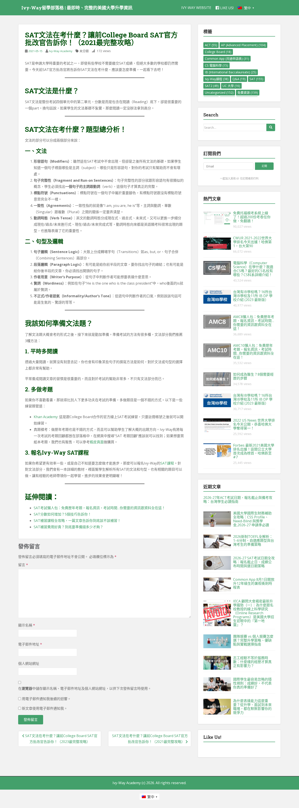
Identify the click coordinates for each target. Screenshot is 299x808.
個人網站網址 (28, 663)
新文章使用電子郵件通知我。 (44, 708)
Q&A (239, 79)
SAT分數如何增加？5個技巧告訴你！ (62, 514)
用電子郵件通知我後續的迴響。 (46, 698)
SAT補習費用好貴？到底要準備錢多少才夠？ (68, 527)
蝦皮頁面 (97, 442)
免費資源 (247, 92)
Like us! (227, 7)
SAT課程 (167, 463)
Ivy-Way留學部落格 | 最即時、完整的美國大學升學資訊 (76, 8)
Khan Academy (46, 416)
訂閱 (264, 166)
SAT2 (212, 86)
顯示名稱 (26, 625)
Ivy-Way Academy (60, 51)
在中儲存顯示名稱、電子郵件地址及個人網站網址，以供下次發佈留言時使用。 (84, 688)
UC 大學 (231, 86)
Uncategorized (219, 92)
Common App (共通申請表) (227, 58)
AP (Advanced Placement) (243, 45)
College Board (218, 52)
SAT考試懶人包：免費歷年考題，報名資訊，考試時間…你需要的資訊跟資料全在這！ (99, 507)
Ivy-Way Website (196, 7)
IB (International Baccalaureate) (230, 72)
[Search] (270, 127)
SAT (256, 79)
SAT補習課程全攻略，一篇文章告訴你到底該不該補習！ (77, 520)
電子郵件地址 (30, 644)
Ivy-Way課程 (217, 79)
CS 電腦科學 (216, 65)
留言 (23, 564)
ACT (211, 45)
